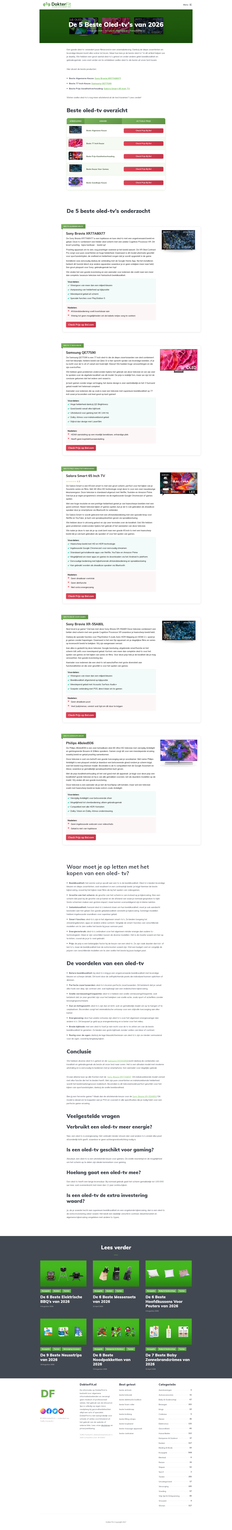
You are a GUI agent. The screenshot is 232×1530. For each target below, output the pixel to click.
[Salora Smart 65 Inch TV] (178, 495)
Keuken (57, 1291)
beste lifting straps (127, 1419)
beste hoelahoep (126, 1409)
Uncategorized (165, 1481)
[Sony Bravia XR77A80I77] (178, 253)
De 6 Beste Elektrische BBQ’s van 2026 (61, 1299)
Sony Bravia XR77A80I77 (108, 78)
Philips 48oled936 (80, 743)
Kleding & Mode (166, 1448)
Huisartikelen (164, 1433)
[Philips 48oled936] (178, 767)
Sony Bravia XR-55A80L (85, 624)
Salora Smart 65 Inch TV (117, 88)
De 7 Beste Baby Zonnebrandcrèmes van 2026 (168, 1359)
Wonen (162, 1505)
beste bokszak (125, 1395)
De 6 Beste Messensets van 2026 (114, 1299)
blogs (161, 1409)
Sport (161, 1472)
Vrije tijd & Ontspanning (169, 1496)
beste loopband (126, 1423)
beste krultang (125, 1414)
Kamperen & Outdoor (115, 1349)
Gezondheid (164, 1428)
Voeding (162, 1491)
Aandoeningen (165, 1390)
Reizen (162, 1462)
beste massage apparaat (130, 1428)
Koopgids (110, 30)
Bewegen (163, 1404)
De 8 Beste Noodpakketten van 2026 (111, 1359)
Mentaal (162, 1457)
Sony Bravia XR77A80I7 (119, 1076)
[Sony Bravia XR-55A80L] (178, 644)
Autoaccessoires (166, 1395)
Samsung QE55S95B (118, 1060)
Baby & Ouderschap (167, 1291)
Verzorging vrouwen (71, 1349)
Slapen (162, 1467)
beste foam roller (126, 1404)
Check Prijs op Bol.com (81, 324)
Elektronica (121, 30)
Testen (66, 1291)
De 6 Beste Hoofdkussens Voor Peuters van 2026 (164, 1301)
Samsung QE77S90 (101, 83)
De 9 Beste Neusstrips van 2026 (61, 1357)
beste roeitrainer (126, 1433)
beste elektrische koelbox (130, 1399)
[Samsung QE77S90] (178, 372)
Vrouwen (163, 1501)
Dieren (161, 1419)
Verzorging (163, 1486)
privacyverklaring (87, 1428)
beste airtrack (125, 1390)
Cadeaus (163, 1414)
